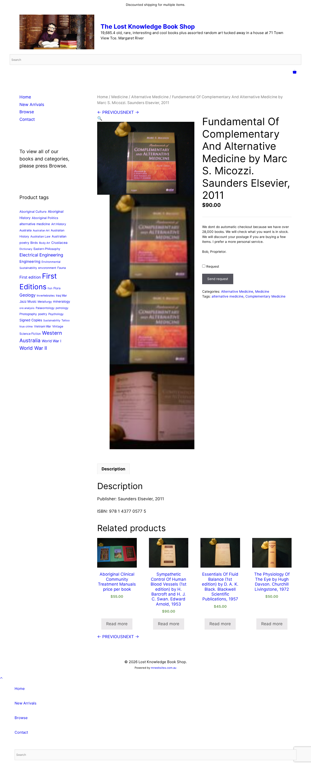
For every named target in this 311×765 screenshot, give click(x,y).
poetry (42, 314)
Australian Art (41, 230)
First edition (30, 277)
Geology (27, 295)
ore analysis (27, 308)
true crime (26, 326)
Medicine (119, 97)
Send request (217, 279)
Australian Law (40, 236)
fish (50, 288)
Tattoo (65, 320)
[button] (99, 118)
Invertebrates (46, 295)
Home (102, 97)
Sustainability (51, 320)
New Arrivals (31, 104)
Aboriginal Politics (45, 218)
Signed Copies (30, 320)
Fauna (61, 268)
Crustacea (59, 243)
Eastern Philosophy (47, 249)
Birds (34, 243)
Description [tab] (113, 468)
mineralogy (61, 301)
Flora (56, 288)
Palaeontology (45, 308)
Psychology (55, 314)
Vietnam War (42, 326)
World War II (33, 348)
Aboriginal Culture (33, 211)
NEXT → (131, 112)
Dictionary (25, 249)
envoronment (47, 268)
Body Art (44, 243)
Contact (27, 119)
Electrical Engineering (41, 254)
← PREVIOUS (110, 112)
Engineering (29, 261)
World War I (51, 341)
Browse (26, 111)
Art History (58, 224)
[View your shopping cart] (294, 72)
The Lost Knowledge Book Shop (148, 26)
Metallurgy (45, 301)
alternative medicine (227, 296)
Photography (28, 314)
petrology (62, 308)
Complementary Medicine (265, 296)
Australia (25, 230)
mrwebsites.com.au (163, 667)
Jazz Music (27, 301)
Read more (117, 623)
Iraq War (61, 295)
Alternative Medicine (150, 97)
